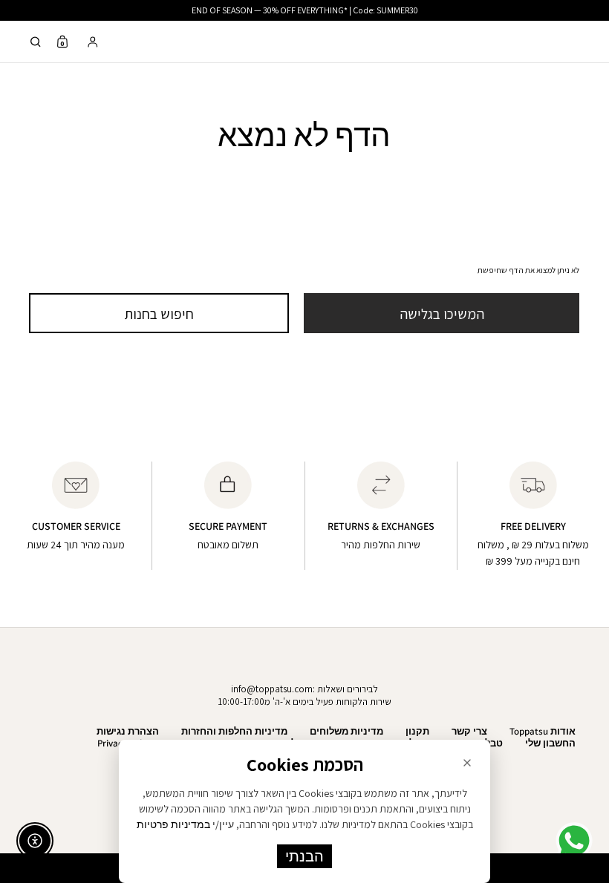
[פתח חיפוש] (35, 42)
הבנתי (304, 856)
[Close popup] (467, 763)
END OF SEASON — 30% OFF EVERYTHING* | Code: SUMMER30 (305, 10)
